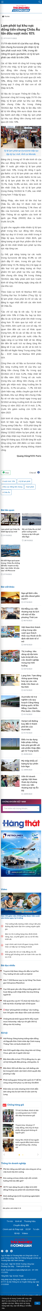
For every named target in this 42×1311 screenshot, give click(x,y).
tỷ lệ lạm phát (25, 481)
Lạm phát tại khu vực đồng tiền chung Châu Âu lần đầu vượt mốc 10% (20, 29)
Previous (4, 1154)
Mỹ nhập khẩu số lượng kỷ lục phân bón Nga (29, 764)
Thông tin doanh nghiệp (13, 1163)
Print (7, 473)
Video (4, 889)
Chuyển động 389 (21, 1225)
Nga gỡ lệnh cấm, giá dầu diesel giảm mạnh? (30, 596)
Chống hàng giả (15, 1104)
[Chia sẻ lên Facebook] (38, 472)
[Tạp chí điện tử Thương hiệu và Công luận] (21, 1243)
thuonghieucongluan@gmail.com (18, 1270)
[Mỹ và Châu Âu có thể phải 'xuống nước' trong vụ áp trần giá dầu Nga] (31, 519)
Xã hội (4, 1033)
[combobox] (21, 808)
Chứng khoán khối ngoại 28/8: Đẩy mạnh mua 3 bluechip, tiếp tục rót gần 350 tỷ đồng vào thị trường (20, 1021)
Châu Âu (7, 492)
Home (7, 16)
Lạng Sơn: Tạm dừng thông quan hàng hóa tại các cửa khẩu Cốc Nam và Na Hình (31, 681)
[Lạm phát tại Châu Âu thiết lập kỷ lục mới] (10, 519)
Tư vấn (36, 1229)
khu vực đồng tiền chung (13, 487)
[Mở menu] (2, 2)
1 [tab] (19, 1155)
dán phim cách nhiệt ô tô (12, 1208)
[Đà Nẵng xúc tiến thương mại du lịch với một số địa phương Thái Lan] (10, 614)
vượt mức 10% (9, 481)
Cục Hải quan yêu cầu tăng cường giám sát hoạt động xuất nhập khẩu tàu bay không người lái (21, 992)
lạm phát (30, 487)
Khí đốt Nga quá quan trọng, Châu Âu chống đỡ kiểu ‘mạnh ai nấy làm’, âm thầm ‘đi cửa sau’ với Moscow (10, 565)
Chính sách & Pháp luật (13, 1229)
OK (37, 1303)
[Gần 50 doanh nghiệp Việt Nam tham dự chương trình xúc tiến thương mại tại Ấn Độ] (10, 785)
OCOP (28, 1229)
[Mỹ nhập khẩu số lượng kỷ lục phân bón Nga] (10, 765)
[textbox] (21, 808)
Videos (25, 1233)
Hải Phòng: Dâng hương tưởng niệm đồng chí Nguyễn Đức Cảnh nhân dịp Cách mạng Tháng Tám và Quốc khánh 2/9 (21, 1041)
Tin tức (10, 1221)
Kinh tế (18, 1221)
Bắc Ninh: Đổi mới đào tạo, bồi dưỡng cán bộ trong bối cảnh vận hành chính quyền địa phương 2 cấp (22, 1071)
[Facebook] (2, 1251)
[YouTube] (7, 1251)
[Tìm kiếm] (39, 2)
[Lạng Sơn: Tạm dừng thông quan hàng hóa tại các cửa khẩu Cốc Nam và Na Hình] (10, 683)
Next (38, 1154)
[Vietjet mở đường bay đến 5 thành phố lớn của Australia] (10, 727)
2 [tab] (23, 1155)
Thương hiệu (29, 1221)
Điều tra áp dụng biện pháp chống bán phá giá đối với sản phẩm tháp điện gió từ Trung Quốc (30, 745)
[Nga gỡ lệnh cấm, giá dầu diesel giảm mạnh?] (10, 598)
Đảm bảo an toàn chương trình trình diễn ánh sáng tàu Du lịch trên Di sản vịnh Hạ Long (20, 1091)
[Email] (11, 1251)
